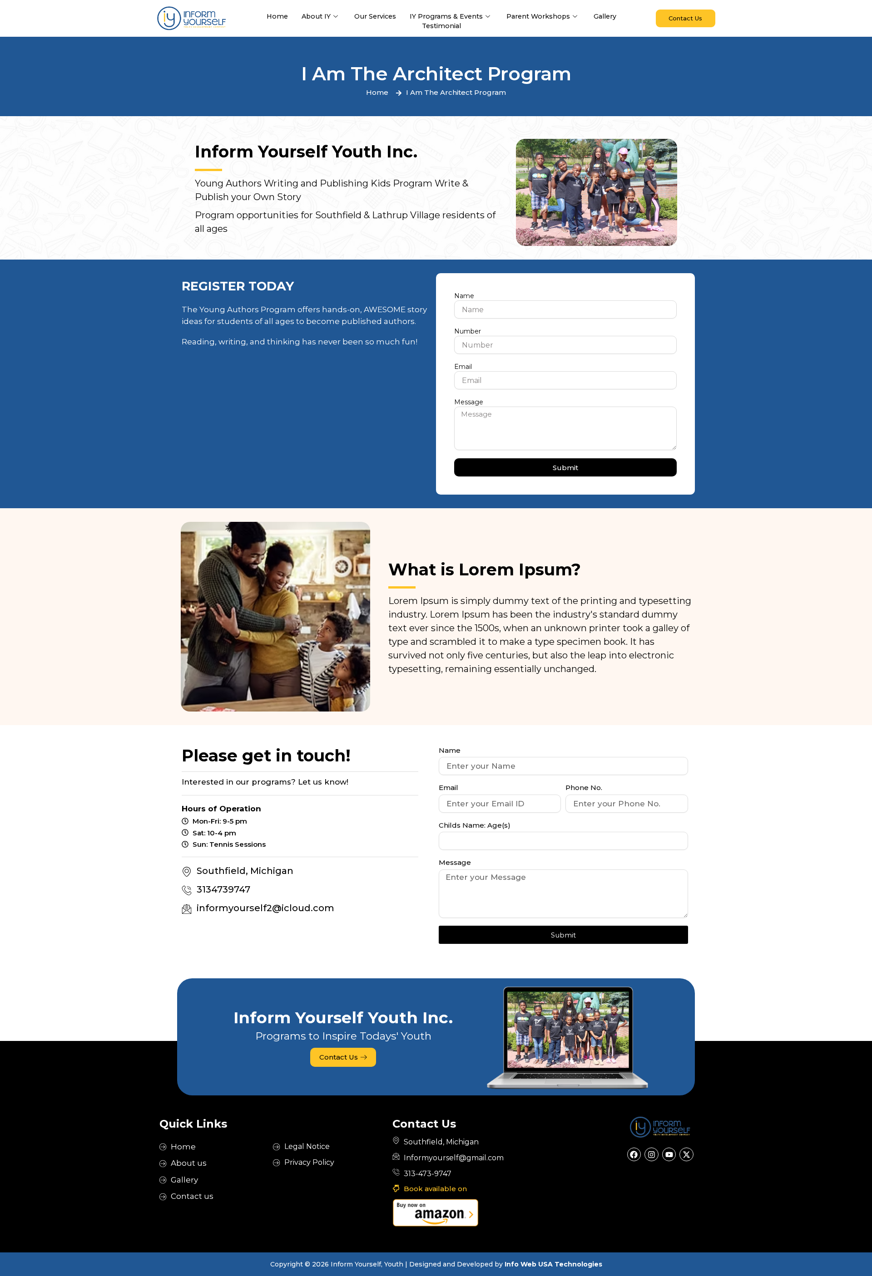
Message (468, 402)
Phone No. (583, 787)
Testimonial (441, 26)
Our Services (375, 16)
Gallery (605, 16)
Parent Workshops (538, 16)
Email (463, 367)
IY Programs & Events (446, 16)
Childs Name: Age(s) (474, 825)
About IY (316, 16)
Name (464, 296)
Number (467, 331)
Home (277, 16)
